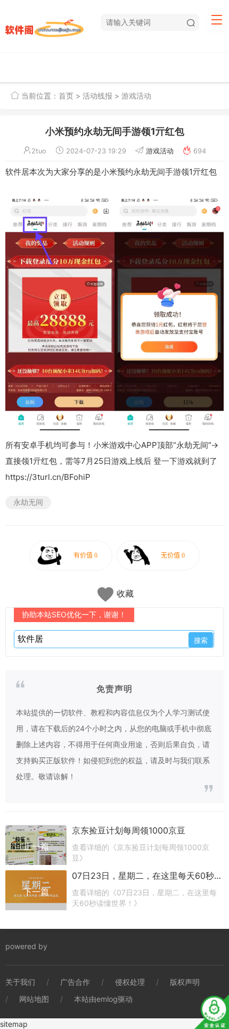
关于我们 (20, 981)
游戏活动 (136, 95)
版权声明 (185, 981)
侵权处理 (130, 981)
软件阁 (61, 946)
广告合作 (75, 981)
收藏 (125, 593)
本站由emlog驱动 (103, 998)
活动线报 (97, 95)
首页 (66, 95)
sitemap (14, 1023)
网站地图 (34, 998)
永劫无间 (28, 502)
